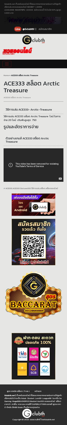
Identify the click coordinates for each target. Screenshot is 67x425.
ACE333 (8, 188)
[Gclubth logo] (33, 39)
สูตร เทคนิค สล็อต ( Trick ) (18, 391)
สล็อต (42, 188)
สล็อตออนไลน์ (52, 188)
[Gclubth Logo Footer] (33, 413)
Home (6, 75)
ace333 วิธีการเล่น (32, 188)
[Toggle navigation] (6, 64)
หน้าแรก (38, 391)
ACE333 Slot (18, 188)
